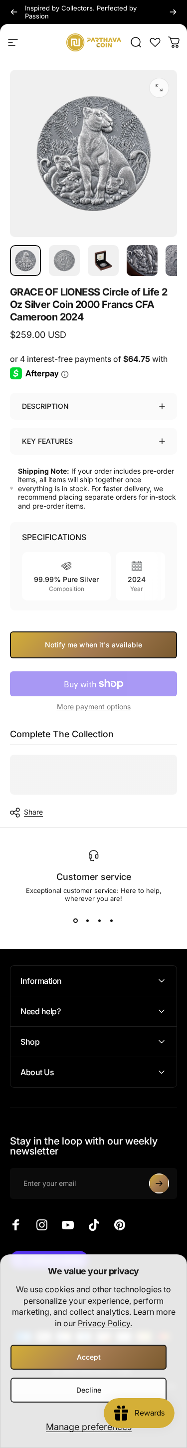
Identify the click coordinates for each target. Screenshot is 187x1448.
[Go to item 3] (103, 260)
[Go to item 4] (142, 260)
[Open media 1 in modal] (159, 88)
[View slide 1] (76, 920)
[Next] (173, 12)
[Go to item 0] (25, 260)
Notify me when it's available (93, 644)
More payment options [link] (94, 706)
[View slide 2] (88, 920)
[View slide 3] (100, 920)
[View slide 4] (112, 920)
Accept (89, 1357)
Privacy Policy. (105, 1323)
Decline (88, 1390)
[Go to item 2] (64, 260)
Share (33, 812)
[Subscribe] (159, 1183)
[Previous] (14, 12)
